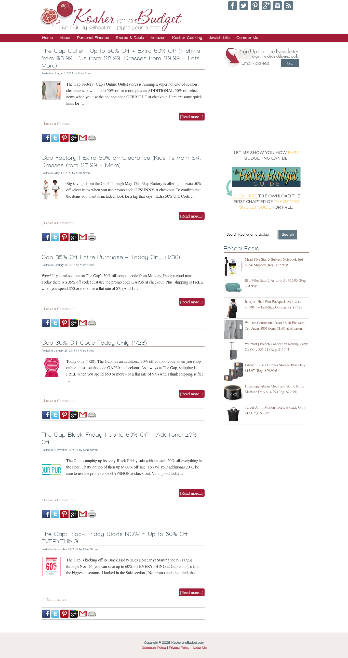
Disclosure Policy (154, 648)
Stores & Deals (130, 38)
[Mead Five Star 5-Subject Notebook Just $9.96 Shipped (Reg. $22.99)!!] (234, 266)
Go (290, 63)
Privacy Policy (179, 648)
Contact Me (247, 38)
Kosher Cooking (187, 38)
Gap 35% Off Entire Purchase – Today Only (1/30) (111, 257)
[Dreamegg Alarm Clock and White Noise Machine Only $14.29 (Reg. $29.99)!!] (234, 393)
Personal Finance (93, 38)
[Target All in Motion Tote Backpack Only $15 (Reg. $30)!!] (234, 414)
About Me (200, 648)
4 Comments (54, 599)
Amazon (158, 38)
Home (47, 38)
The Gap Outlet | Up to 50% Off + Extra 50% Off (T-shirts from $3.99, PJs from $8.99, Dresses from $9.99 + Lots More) (121, 58)
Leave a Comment (58, 123)
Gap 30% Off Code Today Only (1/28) (94, 343)
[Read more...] (191, 116)
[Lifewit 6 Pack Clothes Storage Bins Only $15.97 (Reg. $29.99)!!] (234, 372)
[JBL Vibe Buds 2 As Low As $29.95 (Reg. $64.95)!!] (234, 287)
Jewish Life (219, 38)
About (65, 38)
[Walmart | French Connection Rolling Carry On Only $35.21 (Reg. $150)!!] (234, 351)
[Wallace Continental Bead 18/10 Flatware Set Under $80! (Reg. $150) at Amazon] (234, 330)
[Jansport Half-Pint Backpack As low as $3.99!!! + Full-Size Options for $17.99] (234, 308)
